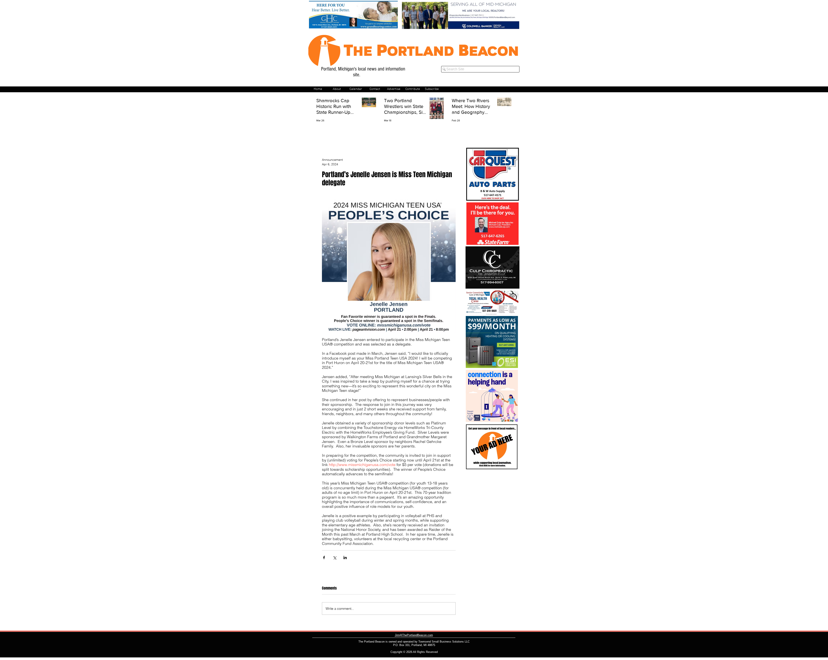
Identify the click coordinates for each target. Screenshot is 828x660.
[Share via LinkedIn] (345, 557)
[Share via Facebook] (324, 557)
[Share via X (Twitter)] (334, 557)
